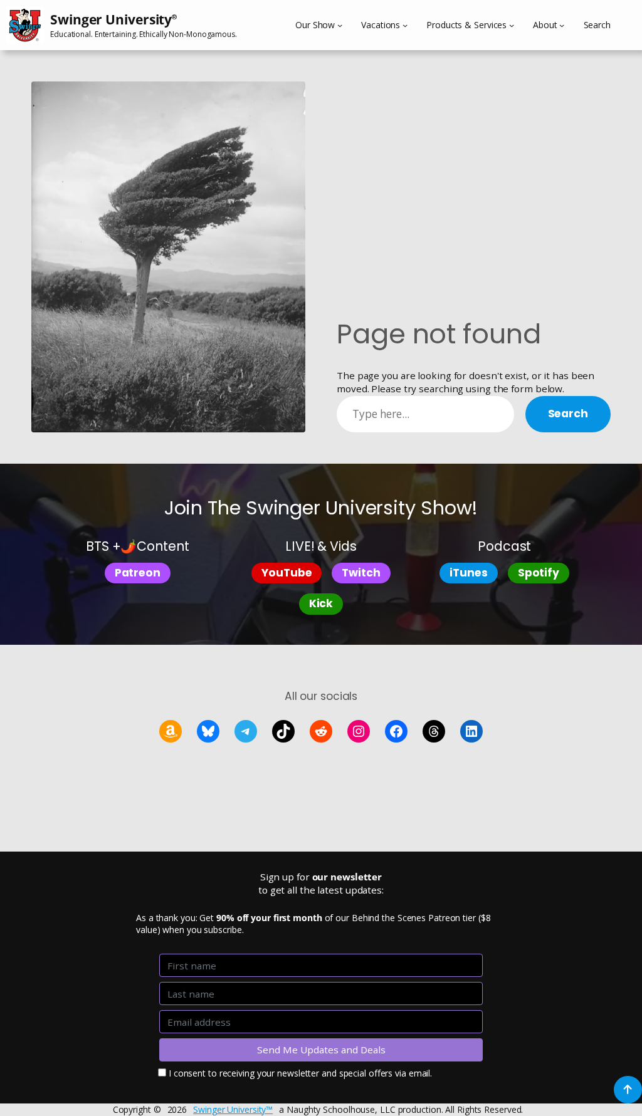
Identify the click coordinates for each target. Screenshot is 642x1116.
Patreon (137, 572)
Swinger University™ (233, 1109)
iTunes (468, 572)
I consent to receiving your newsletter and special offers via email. (300, 1073)
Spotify (538, 572)
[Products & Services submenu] (511, 25)
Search (568, 413)
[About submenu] (561, 25)
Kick (321, 603)
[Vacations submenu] (405, 25)
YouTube (286, 572)
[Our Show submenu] (339, 25)
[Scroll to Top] (628, 1089)
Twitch (361, 572)
